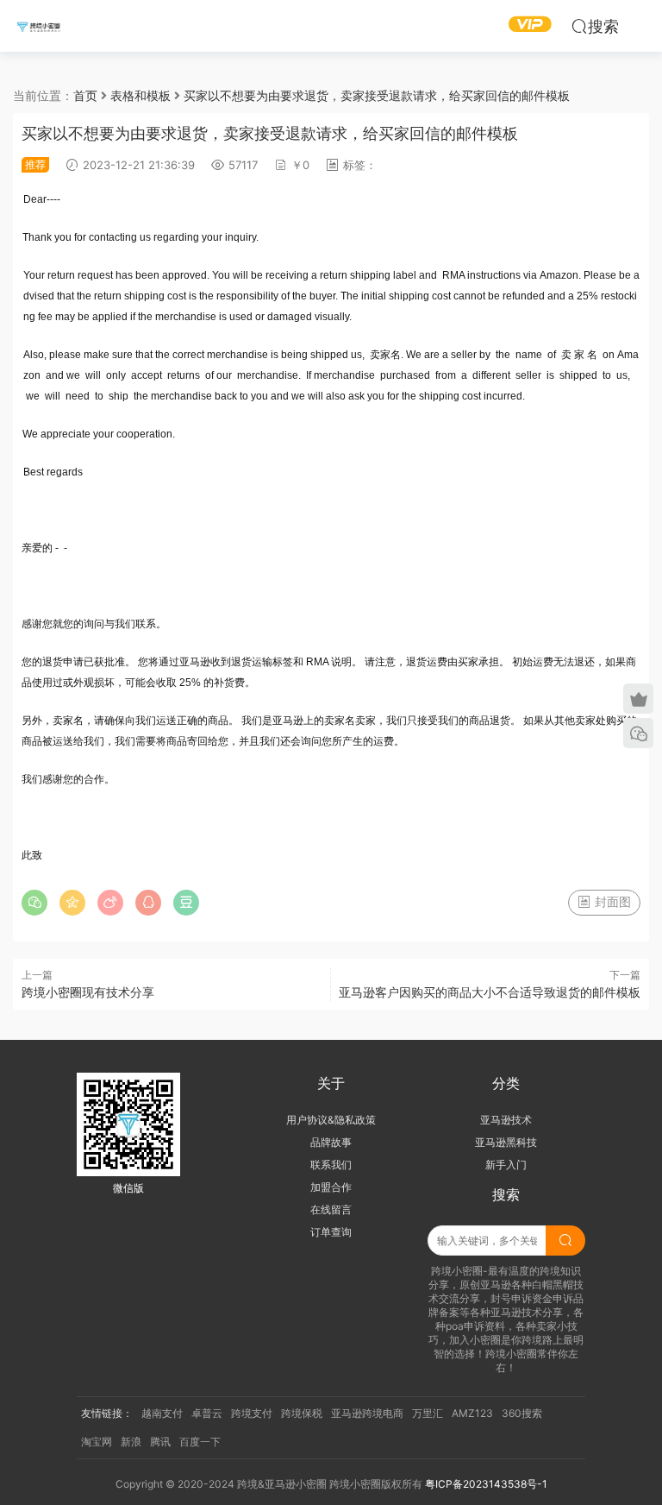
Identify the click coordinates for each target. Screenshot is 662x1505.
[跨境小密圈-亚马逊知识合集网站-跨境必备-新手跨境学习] (39, 26)
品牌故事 (331, 1142)
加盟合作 (331, 1187)
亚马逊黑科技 (506, 1142)
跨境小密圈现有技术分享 (88, 992)
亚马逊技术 (506, 1119)
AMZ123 (472, 1413)
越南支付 (162, 1413)
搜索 (603, 26)
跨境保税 (301, 1413)
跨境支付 (251, 1413)
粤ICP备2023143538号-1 (486, 1483)
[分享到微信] (34, 903)
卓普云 (206, 1413)
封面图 (611, 901)
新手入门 (506, 1164)
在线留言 (331, 1209)
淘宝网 (96, 1441)
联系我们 (331, 1164)
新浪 (131, 1441)
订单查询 (331, 1231)
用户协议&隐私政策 (331, 1119)
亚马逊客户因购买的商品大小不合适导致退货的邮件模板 (489, 992)
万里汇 (427, 1413)
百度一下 (200, 1441)
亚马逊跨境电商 (367, 1413)
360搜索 (522, 1413)
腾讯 (160, 1441)
